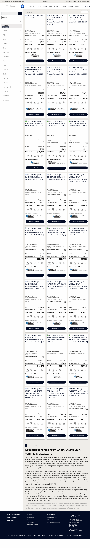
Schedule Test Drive (52, 517)
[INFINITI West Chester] (10, 6)
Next (36, 445)
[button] (22, 6)
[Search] (20, 13)
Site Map (33, 535)
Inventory (29, 514)
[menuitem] (12, 25)
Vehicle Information (34, 61)
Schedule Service (51, 520)
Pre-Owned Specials (32, 524)
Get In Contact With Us (13, 514)
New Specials (30, 522)
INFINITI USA (10, 520)
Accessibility (17, 535)
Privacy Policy (26, 535)
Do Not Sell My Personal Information (47, 535)
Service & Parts (51, 514)
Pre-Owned (30, 520)
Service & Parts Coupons (53, 522)
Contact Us (10, 535)
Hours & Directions (12, 517)
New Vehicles (30, 517)
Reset (3, 17)
